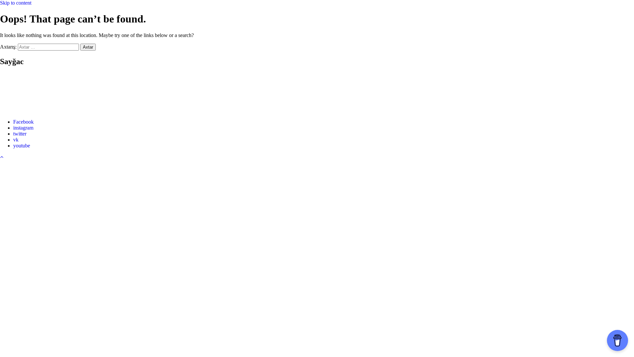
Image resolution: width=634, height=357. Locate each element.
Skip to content (15, 3)
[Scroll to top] (1, 157)
